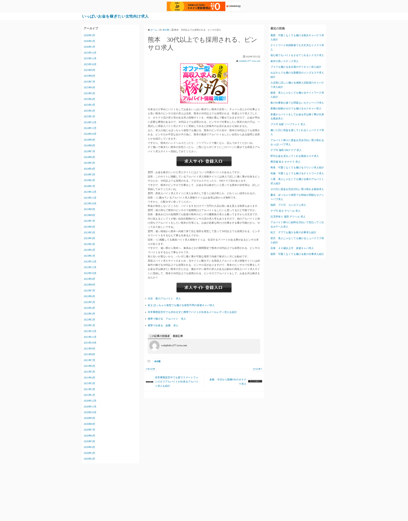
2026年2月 (89, 41)
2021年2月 (89, 389)
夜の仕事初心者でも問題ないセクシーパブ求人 (297, 102)
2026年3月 (89, 35)
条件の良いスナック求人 (284, 61)
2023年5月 (89, 232)
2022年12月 (90, 261)
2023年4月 (89, 238)
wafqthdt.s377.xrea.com (249, 61)
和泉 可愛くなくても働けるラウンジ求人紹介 (297, 167)
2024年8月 (89, 145)
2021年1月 (89, 395)
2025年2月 (89, 110)
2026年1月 (89, 46)
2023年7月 (89, 221)
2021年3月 (89, 383)
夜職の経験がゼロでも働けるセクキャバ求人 (295, 108)
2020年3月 (89, 453)
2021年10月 (90, 342)
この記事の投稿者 (159, 336)
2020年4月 (89, 447)
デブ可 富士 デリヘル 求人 (285, 210)
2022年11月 (90, 267)
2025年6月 (89, 87)
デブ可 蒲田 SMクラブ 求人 (286, 150)
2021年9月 (89, 348)
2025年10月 (90, 64)
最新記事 (178, 336)
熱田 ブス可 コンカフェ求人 (288, 205)
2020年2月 (89, 458)
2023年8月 (89, 215)
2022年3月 (89, 313)
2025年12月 (90, 52)
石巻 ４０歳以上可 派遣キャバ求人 (292, 248)
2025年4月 (89, 99)
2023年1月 (89, 255)
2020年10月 (90, 412)
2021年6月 (89, 366)
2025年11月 (90, 58)
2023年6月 (89, 226)
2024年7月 (89, 151)
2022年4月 (89, 308)
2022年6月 (89, 296)
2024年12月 (90, 122)
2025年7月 (89, 81)
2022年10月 (90, 273)
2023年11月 (90, 197)
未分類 (157, 361)
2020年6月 (89, 435)
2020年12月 (90, 400)
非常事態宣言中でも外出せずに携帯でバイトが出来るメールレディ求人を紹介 (192, 312)
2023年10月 (90, 203)
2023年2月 (89, 250)
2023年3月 (89, 244)
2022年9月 (89, 279)
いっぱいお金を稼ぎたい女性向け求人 (115, 16)
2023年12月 (90, 192)
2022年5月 (89, 302)
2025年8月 (89, 75)
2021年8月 (89, 354)
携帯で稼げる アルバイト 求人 (167, 318)
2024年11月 (90, 128)
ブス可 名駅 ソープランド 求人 (288, 124)
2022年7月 (89, 290)
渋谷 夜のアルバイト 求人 (164, 298)
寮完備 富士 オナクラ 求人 (285, 161)
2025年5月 (89, 93)
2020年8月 (89, 424)
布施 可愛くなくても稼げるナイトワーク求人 (297, 173)
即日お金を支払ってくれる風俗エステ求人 (294, 156)
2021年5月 (89, 371)
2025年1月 (89, 116)
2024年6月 (89, 157)
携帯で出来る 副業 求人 (163, 325)
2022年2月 (89, 319)
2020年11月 (90, 406)
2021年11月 (90, 337)
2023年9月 (89, 209)
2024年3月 (89, 174)
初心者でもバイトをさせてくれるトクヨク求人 (297, 55)
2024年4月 (89, 168)
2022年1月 (89, 325)
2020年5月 (89, 441)
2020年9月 (89, 418)
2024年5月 (89, 162)
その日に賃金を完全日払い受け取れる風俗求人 (297, 189)
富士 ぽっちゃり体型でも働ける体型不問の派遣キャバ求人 (181, 305)
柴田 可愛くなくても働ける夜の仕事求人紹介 (297, 254)
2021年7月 (89, 360)
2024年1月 (89, 186)
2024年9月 (89, 139)
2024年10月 (90, 133)
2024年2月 (89, 180)
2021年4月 (89, 377)
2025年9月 (89, 70)
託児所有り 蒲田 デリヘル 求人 (288, 216)
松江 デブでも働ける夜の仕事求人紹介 (293, 232)
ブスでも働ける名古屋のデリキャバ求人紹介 (295, 67)
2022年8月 (89, 284)
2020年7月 (89, 429)
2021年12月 (90, 331)
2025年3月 (89, 104)
